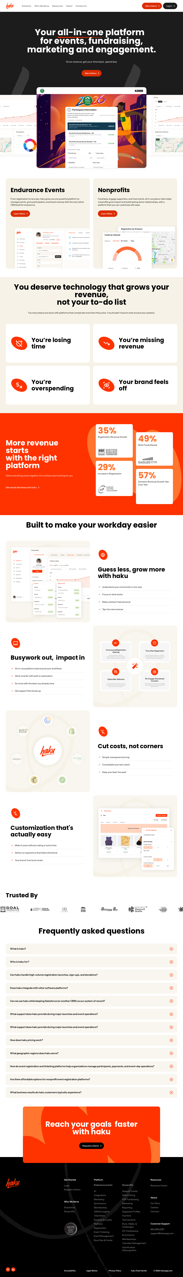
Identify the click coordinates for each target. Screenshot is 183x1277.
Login (67, 1185)
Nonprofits (69, 1211)
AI (95, 1191)
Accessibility (70, 1271)
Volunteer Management (134, 1243)
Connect (155, 1211)
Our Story (155, 1203)
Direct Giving (128, 1195)
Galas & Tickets (130, 1191)
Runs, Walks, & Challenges (129, 1225)
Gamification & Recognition (129, 1249)
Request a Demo (72, 1189)
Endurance (69, 1207)
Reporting (127, 1207)
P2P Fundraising (130, 1199)
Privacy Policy (115, 1271)
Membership (100, 1207)
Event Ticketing (101, 1232)
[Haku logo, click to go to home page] (10, 6)
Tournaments (128, 1219)
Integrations (100, 1195)
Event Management (104, 1236)
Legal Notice (91, 1271)
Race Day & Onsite (103, 1240)
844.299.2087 (157, 1229)
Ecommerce (100, 1203)
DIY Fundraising (130, 1231)
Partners (98, 1223)
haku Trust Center (139, 1271)
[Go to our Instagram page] (8, 1269)
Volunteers (99, 1215)
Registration (100, 1228)
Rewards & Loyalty (103, 1219)
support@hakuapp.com (162, 1233)
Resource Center (159, 1185)
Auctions (126, 1215)
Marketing (99, 1199)
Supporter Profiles (131, 1211)
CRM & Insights (101, 1211)
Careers (154, 1207)
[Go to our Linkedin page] (13, 1269)
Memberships (129, 1239)
